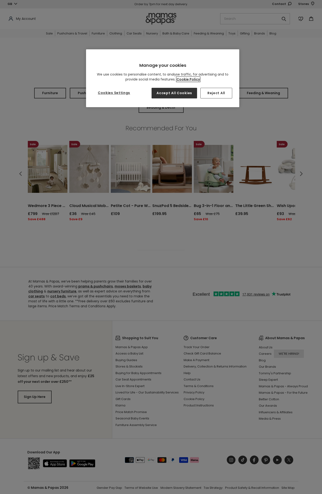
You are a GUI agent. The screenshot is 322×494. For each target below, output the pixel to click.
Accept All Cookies (174, 93)
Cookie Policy (188, 79)
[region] (162, 78)
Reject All (216, 93)
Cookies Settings (114, 92)
